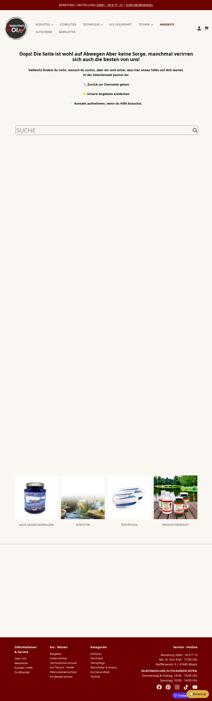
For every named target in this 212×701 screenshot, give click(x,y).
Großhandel (22, 672)
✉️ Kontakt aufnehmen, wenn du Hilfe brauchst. (106, 103)
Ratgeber (55, 654)
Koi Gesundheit (100, 672)
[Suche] (195, 130)
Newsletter (21, 663)
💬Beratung (198, 694)
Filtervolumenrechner (63, 672)
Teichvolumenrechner (63, 663)
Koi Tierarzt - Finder (62, 667)
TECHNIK (145, 24)
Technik (95, 676)
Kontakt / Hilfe (24, 668)
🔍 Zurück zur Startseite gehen (106, 84)
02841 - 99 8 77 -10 (110, 5)
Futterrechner (58, 658)
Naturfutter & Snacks (103, 667)
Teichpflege (97, 663)
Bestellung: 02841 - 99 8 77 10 (179, 655)
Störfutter (96, 658)
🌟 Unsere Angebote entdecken (106, 94)
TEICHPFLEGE (91, 24)
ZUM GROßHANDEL (139, 5)
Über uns (20, 658)
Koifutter (96, 654)
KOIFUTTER (43, 24)
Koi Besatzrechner (61, 676)
